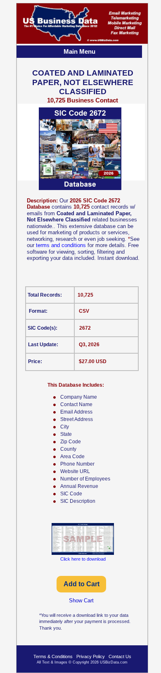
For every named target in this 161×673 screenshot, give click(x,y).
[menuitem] (80, 52)
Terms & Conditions (53, 656)
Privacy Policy (90, 656)
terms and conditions (61, 245)
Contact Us (120, 656)
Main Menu (79, 51)
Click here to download (83, 558)
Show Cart (81, 600)
